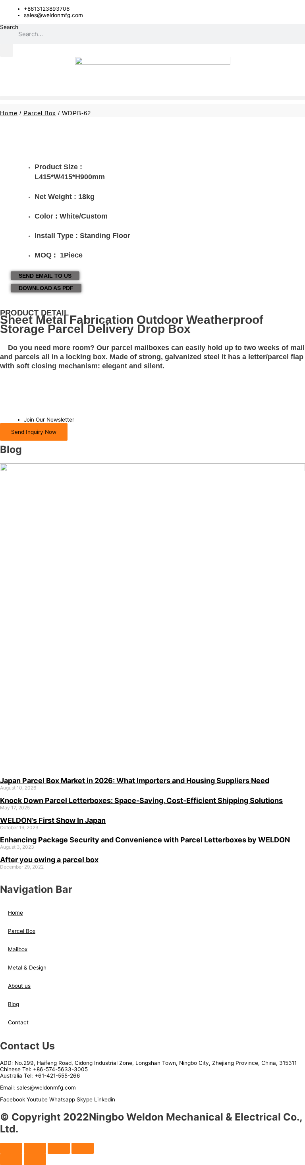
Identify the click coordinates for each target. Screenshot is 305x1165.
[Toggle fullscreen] (35, 1148)
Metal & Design (27, 967)
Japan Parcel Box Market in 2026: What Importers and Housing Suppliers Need (134, 780)
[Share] (59, 1148)
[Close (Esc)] (82, 1148)
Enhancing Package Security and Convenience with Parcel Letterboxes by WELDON (145, 840)
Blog (13, 1004)
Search (9, 27)
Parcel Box (39, 113)
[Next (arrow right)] (35, 1159)
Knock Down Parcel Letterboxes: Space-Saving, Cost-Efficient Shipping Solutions (141, 800)
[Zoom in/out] (11, 1148)
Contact (18, 1022)
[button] (6, 50)
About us (19, 986)
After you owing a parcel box (49, 859)
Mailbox (17, 949)
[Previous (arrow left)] (11, 1159)
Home (8, 113)
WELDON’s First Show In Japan (53, 820)
